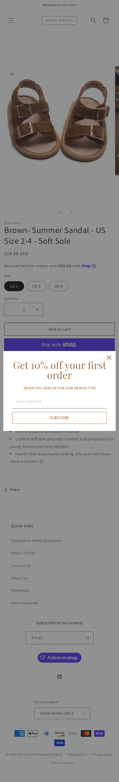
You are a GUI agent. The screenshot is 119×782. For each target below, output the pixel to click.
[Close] (109, 357)
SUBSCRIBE (59, 418)
